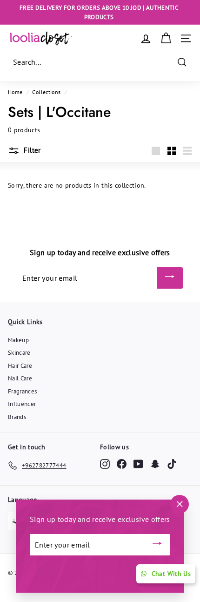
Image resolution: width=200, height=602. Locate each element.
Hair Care (20, 366)
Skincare (19, 353)
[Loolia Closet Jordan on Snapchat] (155, 464)
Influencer (22, 404)
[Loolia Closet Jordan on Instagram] (105, 464)
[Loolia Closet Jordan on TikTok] (172, 464)
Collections (46, 91)
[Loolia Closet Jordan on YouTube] (138, 464)
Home (15, 91)
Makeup (18, 340)
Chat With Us (171, 573)
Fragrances (22, 391)
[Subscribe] (170, 278)
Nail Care (20, 378)
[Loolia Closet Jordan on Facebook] (122, 464)
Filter (31, 150)
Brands (17, 417)
